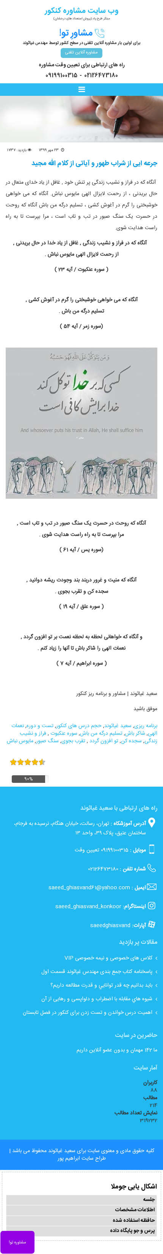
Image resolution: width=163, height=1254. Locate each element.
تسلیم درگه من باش (101, 733)
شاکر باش (135, 733)
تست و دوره (40, 726)
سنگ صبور (47, 741)
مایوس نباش (20, 741)
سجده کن (131, 741)
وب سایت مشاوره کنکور (82, 11)
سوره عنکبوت (63, 733)
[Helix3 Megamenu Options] (83, 90)
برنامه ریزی (145, 726)
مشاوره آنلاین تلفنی (81, 52)
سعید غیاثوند (118, 726)
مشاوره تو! (17, 1242)
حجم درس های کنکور (79, 726)
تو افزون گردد (103, 741)
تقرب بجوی (73, 741)
